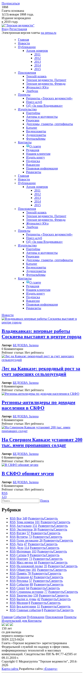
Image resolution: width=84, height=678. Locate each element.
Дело (20, 547)
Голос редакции (28, 540)
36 (35, 529)
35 (45, 566)
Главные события (29, 610)
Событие (23, 584)
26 (41, 540)
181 (33, 569)
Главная (7, 617)
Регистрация (18, 29)
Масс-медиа (25, 562)
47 (25, 544)
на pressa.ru (48, 32)
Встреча (22, 536)
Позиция (23, 577)
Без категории (26, 606)
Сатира (22, 555)
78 (29, 573)
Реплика (22, 580)
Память (22, 573)
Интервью (24, 551)
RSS (5, 493)
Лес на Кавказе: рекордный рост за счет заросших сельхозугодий (41, 371)
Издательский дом (15, 620)
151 (34, 525)
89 (31, 584)
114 (26, 547)
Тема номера (25, 522)
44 (35, 562)
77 (46, 591)
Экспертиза (25, 529)
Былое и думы (26, 599)
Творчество (24, 595)
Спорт (21, 588)
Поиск (44, 500)
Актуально (24, 525)
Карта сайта (10, 668)
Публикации (35, 617)
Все (19, 518)
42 (31, 577)
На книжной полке (30, 566)
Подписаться (11, 3)
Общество (24, 569)
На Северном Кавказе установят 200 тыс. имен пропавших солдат (42, 442)
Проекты (70, 617)
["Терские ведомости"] (18, 25)
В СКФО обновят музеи (28, 473)
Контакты (35, 620)
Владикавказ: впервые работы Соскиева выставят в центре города (41, 333)
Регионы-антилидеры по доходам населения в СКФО (38, 405)
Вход (5, 29)
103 (34, 551)
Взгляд (21, 533)
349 (24, 518)
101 (37, 522)
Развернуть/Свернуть (43, 518)
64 (27, 588)
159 (35, 595)
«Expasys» (50, 668)
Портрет (22, 558)
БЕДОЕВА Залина (26, 345)
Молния (22, 602)
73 (30, 536)
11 (38, 606)
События (19, 617)
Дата (20, 544)
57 (28, 533)
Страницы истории (30, 591)
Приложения (54, 617)
